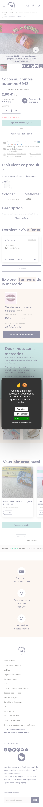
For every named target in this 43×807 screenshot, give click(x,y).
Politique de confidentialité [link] (22, 423)
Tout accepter (22, 419)
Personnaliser (21, 414)
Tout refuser (22, 409)
